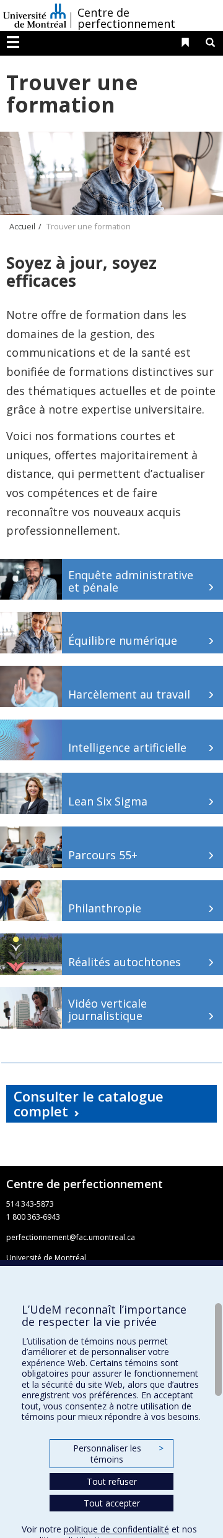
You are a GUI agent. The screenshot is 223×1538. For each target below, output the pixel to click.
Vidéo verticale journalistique (107, 1009)
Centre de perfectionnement (126, 18)
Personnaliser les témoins (118, 1453)
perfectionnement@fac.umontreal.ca (70, 1237)
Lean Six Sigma (107, 801)
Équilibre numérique (122, 640)
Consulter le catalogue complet (89, 1103)
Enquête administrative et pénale (130, 581)
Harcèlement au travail (129, 694)
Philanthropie (104, 908)
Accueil (22, 226)
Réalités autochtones (124, 961)
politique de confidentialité (116, 1529)
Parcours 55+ (103, 855)
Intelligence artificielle (127, 747)
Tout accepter (112, 1503)
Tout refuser (112, 1481)
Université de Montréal (34, 15)
